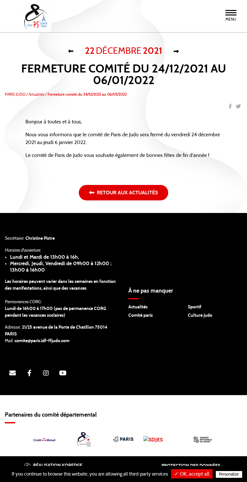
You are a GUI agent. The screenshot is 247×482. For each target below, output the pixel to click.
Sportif (194, 307)
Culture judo (200, 315)
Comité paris (140, 315)
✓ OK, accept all (191, 474)
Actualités (138, 307)
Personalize (229, 474)
